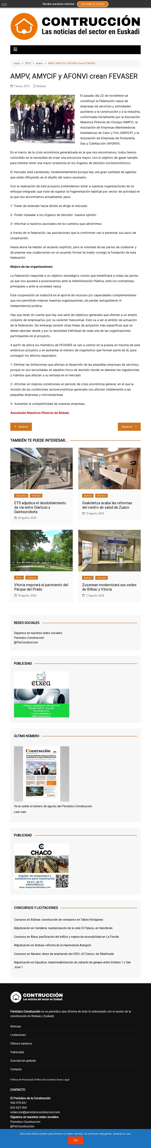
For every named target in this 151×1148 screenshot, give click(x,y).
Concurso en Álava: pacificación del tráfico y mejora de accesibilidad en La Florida (66, 937)
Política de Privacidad (21, 1079)
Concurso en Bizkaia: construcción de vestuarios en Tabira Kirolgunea (58, 919)
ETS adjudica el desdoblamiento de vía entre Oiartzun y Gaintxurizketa (40, 507)
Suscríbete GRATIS (92, 4)
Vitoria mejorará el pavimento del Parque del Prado (41, 587)
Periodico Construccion (29, 638)
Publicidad (17, 1052)
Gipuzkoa (21, 495)
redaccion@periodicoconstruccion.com (35, 1112)
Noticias (41, 86)
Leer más (20, 812)
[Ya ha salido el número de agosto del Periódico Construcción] (41, 774)
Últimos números (21, 1043)
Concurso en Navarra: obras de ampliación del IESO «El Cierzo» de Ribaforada (64, 954)
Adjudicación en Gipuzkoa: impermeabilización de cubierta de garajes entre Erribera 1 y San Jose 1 (72, 965)
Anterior (23, 426)
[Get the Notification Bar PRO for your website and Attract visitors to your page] (4, 4)
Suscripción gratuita (23, 1060)
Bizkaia (88, 495)
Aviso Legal (63, 1079)
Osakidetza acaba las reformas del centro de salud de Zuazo (107, 505)
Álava (19, 577)
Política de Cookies (44, 1079)
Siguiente (127, 426)
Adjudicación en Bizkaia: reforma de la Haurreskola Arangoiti (52, 945)
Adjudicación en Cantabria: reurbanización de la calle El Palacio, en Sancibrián (63, 928)
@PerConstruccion (26, 642)
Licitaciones (18, 1035)
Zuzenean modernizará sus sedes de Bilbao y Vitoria (109, 587)
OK (75, 1140)
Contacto (16, 1069)
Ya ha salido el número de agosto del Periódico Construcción (53, 806)
